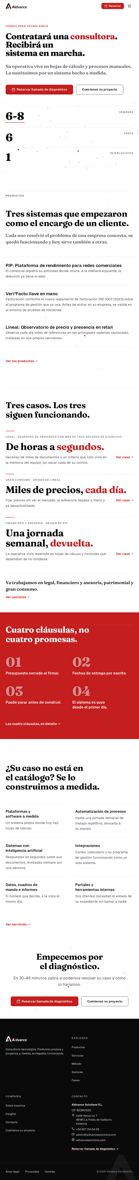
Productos (78, 1047)
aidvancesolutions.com (91, 1140)
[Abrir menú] (129, 6)
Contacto (12, 1122)
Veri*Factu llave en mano (32, 293)
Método (76, 1063)
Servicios (77, 1055)
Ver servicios (16, 924)
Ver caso (123, 457)
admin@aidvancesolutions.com (96, 1134)
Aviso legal (12, 1171)
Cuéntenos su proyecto (20, 1130)
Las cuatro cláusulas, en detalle (31, 724)
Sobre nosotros (15, 1105)
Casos (76, 1080)
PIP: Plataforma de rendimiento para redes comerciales (64, 265)
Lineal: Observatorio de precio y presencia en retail (59, 327)
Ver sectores (16, 597)
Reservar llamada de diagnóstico (93, 1148)
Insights (11, 1113)
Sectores (77, 1072)
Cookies (50, 1171)
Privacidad (32, 1171)
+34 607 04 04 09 (87, 1129)
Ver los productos (20, 361)
